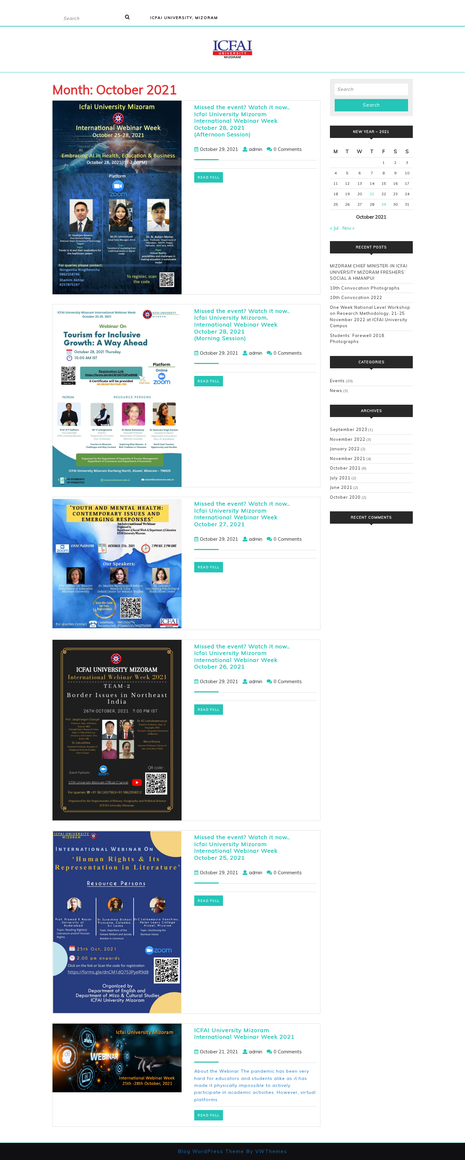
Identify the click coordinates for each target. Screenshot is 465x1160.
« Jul (334, 228)
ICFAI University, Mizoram (184, 17)
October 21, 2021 (219, 1052)
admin (255, 149)
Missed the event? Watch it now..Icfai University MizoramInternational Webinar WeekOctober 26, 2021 (242, 656)
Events (337, 380)
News (336, 390)
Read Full (210, 177)
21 (372, 193)
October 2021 (345, 468)
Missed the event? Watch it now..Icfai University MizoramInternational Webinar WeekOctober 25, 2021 (242, 847)
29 (383, 204)
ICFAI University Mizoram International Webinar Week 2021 (244, 1033)
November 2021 (347, 458)
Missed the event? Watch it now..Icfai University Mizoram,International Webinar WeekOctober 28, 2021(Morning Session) (242, 324)
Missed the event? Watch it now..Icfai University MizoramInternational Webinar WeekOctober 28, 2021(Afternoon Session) (242, 120)
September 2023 (348, 429)
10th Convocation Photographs (365, 287)
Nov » (348, 228)
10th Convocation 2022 (356, 297)
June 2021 (341, 487)
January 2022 (345, 448)
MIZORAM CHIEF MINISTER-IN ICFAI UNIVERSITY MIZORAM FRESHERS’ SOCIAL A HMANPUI (368, 272)
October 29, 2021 (219, 149)
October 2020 (345, 497)
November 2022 (347, 439)
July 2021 (340, 477)
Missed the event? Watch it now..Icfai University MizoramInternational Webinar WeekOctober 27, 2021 (242, 514)
